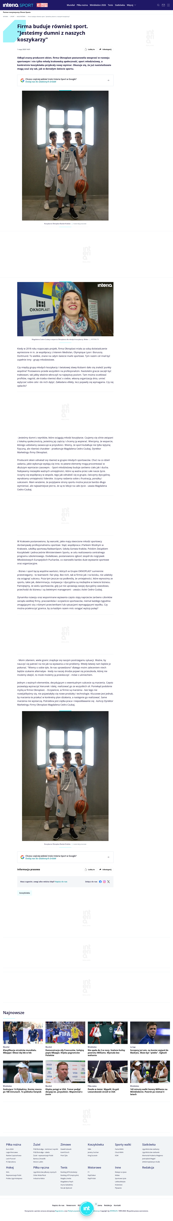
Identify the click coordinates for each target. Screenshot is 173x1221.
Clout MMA (119, 1152)
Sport (12, 16)
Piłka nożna (13, 1144)
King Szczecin (92, 1155)
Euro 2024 (9, 1149)
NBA (89, 1149)
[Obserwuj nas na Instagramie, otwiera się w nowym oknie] (104, 881)
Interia (5, 16)
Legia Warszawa (12, 1152)
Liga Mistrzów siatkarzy (150, 1149)
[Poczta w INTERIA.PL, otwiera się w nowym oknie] (163, 5)
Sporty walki (123, 1144)
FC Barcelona (11, 1162)
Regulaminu (59, 1211)
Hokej (10, 1167)
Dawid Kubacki (66, 1149)
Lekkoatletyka (120, 1181)
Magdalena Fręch (67, 1181)
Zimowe (66, 1144)
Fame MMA (119, 1149)
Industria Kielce (39, 1178)
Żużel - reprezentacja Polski (43, 1155)
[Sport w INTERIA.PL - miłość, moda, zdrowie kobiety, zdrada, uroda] (26, 5)
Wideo (117, 1175)
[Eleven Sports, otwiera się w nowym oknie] (42, 5)
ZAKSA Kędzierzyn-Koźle (151, 1162)
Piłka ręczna (41, 1167)
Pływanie (118, 1188)
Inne (118, 1167)
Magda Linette (66, 1178)
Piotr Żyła (64, 1155)
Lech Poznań (11, 1158)
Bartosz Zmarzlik (39, 1158)
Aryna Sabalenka (67, 1185)
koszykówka (24, 893)
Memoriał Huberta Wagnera (152, 1155)
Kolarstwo (118, 1185)
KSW (116, 1155)
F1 (89, 1172)
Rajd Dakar (92, 1175)
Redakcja (148, 1167)
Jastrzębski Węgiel (148, 1158)
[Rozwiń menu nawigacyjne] (168, 5)
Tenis (64, 1167)
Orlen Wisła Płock (39, 1175)
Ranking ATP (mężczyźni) (70, 1175)
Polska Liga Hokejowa (14, 1178)
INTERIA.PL (114, 1211)
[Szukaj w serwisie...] (158, 5)
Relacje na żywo (121, 1172)
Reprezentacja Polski (13, 1175)
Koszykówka (21, 16)
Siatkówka (149, 1144)
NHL (7, 1172)
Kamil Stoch (65, 1152)
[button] (82, 5)
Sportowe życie (120, 1178)
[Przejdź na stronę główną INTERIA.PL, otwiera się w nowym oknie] (11, 5)
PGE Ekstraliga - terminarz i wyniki (45, 1149)
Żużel (36, 1144)
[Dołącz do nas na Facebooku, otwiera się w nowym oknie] (100, 881)
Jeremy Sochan (93, 1152)
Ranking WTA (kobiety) (69, 1172)
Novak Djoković (66, 1188)
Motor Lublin (38, 1162)
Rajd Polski (92, 1178)
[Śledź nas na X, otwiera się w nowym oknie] (108, 881)
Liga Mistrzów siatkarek (150, 1152)
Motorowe (94, 1167)
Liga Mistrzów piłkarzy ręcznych (44, 1172)
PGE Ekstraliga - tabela (41, 1152)
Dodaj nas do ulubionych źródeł (50, 81)
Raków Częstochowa (13, 1155)
